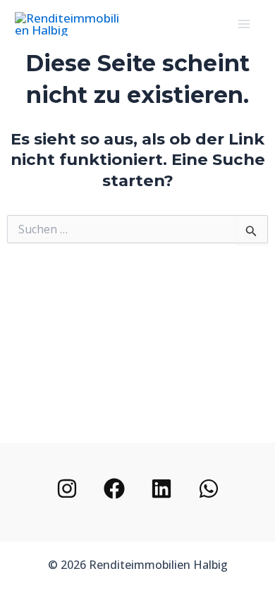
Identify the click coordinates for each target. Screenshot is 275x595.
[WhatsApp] (209, 488)
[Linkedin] (161, 488)
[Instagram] (67, 488)
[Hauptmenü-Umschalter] (244, 24)
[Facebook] (114, 488)
